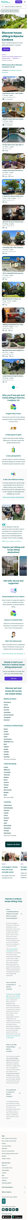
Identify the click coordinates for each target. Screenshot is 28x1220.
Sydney (6, 787)
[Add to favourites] (22, 79)
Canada (6, 813)
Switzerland (7, 828)
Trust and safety (6, 1146)
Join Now (18, 2)
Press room (5, 1178)
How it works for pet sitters (9, 1141)
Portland (6, 734)
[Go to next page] (17, 387)
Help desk (4, 1148)
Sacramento (7, 702)
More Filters (14, 11)
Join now (6, 49)
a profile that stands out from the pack (13, 998)
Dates (3, 11)
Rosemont (7, 720)
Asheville (6, 752)
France (6, 815)
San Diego (7, 757)
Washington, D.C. (9, 741)
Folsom (6, 705)
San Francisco (8, 739)
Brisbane (6, 777)
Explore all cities (13, 844)
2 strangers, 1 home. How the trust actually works (10, 869)
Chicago (6, 785)
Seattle (6, 731)
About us (4, 1165)
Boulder (6, 749)
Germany (6, 818)
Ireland (6, 820)
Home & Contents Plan (8, 1151)
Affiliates (4, 1180)
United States (6, 58)
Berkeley (6, 792)
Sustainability (5, 1170)
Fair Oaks (6, 710)
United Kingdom (8, 808)
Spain (5, 823)
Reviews (4, 1156)
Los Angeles (7, 772)
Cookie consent (6, 1158)
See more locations (10, 759)
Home (4, 55)
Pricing (3, 1143)
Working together (6, 1183)
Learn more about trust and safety (12, 654)
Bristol (5, 780)
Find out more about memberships (13, 497)
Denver (6, 729)
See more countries (10, 835)
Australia (6, 810)
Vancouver (7, 775)
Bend (5, 744)
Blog (3, 1175)
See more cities (9, 797)
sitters (4, 864)
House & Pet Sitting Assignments (12, 56)
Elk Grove (6, 707)
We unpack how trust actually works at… (8, 877)
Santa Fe (6, 782)
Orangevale (7, 717)
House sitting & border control (10, 1153)
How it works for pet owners (9, 1138)
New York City (7, 790)
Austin (5, 736)
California (15, 58)
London (6, 767)
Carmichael (7, 712)
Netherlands (7, 833)
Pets (8, 11)
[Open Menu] (24, 2)
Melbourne (7, 769)
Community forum (7, 1168)
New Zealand (7, 825)
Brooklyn (6, 754)
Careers (4, 1173)
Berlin (5, 795)
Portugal (6, 830)
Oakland (6, 746)
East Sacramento (9, 715)
